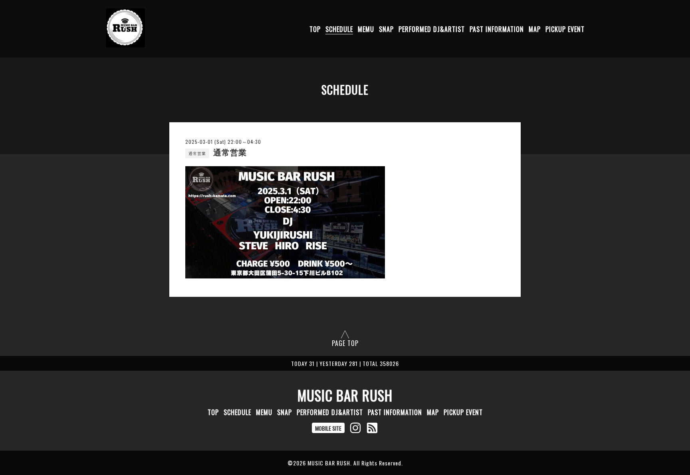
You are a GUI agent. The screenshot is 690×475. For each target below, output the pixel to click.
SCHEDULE (339, 29)
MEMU (366, 29)
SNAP (386, 29)
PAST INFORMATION (497, 29)
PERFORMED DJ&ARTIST (432, 29)
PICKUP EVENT (565, 29)
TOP (315, 29)
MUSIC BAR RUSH (345, 395)
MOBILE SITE (328, 428)
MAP (535, 29)
